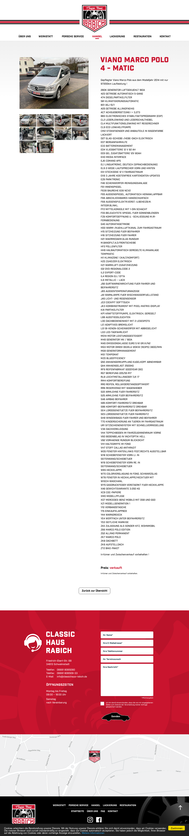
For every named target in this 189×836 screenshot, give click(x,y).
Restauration (143, 36)
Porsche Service (73, 36)
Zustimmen (176, 828)
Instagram (90, 820)
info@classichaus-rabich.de (72, 676)
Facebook (99, 820)
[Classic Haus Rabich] (94, 18)
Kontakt (165, 36)
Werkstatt (46, 36)
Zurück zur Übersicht (94, 591)
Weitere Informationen (93, 832)
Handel (97, 36)
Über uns (25, 36)
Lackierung (117, 36)
